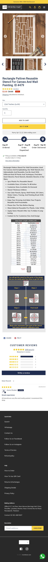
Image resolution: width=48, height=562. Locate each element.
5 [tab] (27, 72)
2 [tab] (17, 72)
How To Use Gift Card (12, 476)
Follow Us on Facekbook (13, 439)
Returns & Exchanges (12, 482)
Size (3, 100)
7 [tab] (34, 72)
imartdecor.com (26, 555)
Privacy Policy (9, 493)
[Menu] (44, 7)
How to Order (9, 471)
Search (6, 422)
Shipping (5, 94)
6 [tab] (31, 72)
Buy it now (24, 126)
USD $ (23, 542)
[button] (7, 89)
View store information (12, 161)
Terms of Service (10, 450)
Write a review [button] (24, 373)
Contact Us (8, 433)
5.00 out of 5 (29, 350)
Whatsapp (8, 427)
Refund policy (9, 456)
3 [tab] (21, 72)
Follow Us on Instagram (12, 444)
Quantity (5, 109)
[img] (6, 387)
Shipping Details (10, 488)
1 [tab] (14, 72)
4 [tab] (24, 72)
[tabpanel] (30, 64)
